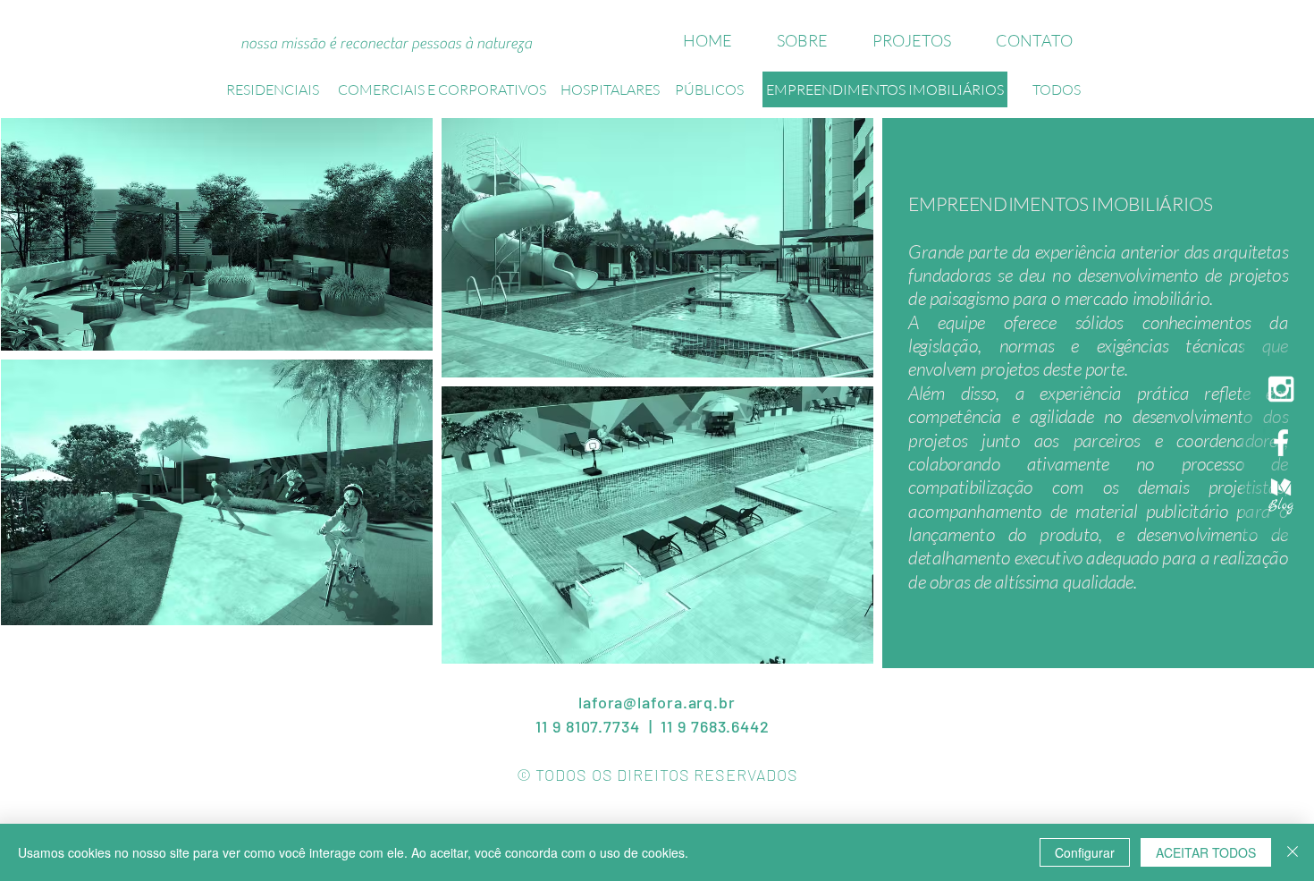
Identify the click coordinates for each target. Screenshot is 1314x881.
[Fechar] (1292, 852)
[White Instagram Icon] (1281, 389)
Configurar (1085, 852)
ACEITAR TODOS (1206, 852)
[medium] (1281, 496)
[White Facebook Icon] (1281, 443)
